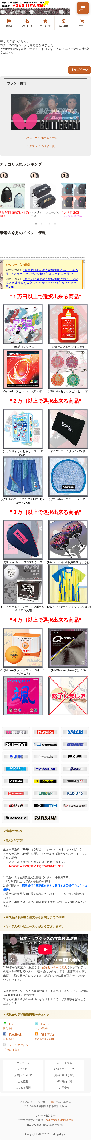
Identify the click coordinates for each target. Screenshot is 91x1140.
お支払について (23, 1075)
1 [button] (36, 224)
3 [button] (49, 224)
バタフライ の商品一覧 (40, 146)
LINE (9, 1026)
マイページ (23, 1063)
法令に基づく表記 (64, 1075)
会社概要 (23, 1081)
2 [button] (42, 224)
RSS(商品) (45, 1036)
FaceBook (12, 1036)
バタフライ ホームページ (42, 137)
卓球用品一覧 (64, 1081)
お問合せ (64, 1087)
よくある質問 (23, 1087)
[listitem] (9, 23)
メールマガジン (15, 1047)
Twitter (42, 1026)
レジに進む (23, 1069)
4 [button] (55, 224)
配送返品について (64, 1069)
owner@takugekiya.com (59, 1120)
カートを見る (64, 1063)
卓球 (53, 1101)
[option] (15, 195)
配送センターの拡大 (54, 967)
